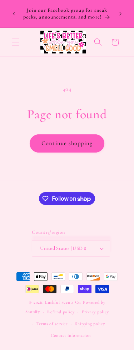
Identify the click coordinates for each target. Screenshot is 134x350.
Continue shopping (67, 143)
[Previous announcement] (14, 14)
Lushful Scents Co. (63, 302)
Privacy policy (95, 311)
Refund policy (60, 311)
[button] (15, 42)
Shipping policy (90, 323)
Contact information (71, 335)
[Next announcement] (120, 14)
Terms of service (52, 323)
